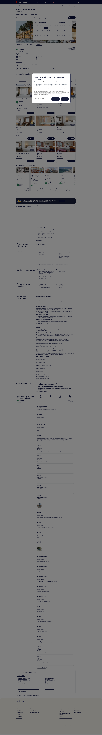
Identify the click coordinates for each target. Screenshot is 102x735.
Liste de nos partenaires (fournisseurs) (41, 94)
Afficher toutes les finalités (39, 99)
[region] (51, 88)
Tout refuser (55, 99)
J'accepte (64, 99)
